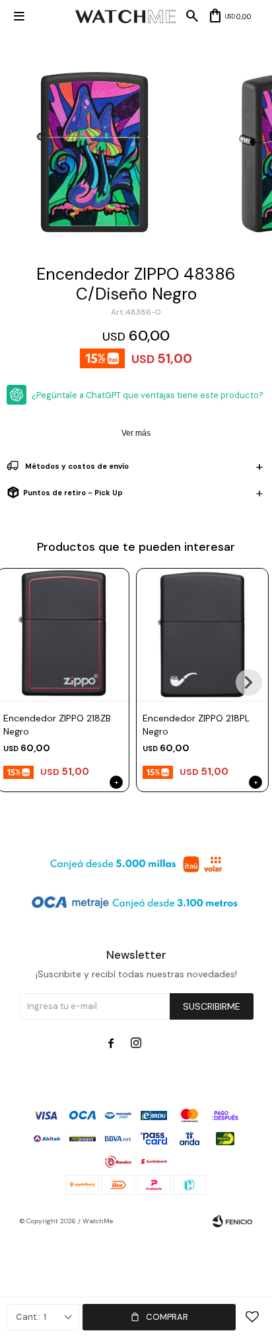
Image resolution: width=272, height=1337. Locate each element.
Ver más (136, 433)
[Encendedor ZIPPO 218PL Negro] (202, 634)
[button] (248, 682)
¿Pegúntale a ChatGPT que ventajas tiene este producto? (147, 395)
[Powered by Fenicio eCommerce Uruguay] (232, 1221)
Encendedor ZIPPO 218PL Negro (196, 724)
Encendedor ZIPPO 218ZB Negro (57, 724)
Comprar (167, 1316)
